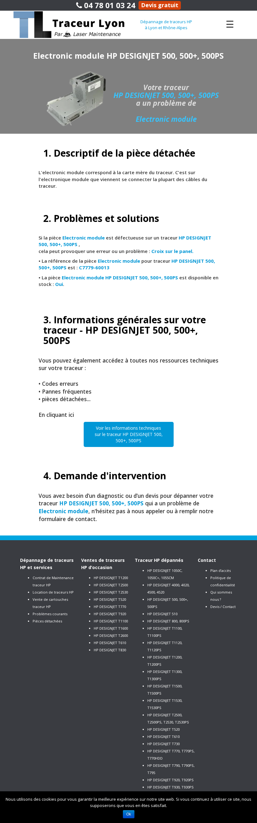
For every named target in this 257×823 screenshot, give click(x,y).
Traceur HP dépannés (159, 560)
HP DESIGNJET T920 (110, 613)
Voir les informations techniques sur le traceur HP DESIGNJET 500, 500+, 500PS (129, 434)
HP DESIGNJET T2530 (111, 592)
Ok (128, 814)
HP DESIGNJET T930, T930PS (170, 787)
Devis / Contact (223, 606)
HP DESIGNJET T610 (110, 642)
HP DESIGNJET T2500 (111, 585)
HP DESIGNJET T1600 (111, 628)
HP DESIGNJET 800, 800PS (168, 621)
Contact (207, 560)
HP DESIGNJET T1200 (111, 577)
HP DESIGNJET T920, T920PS (170, 779)
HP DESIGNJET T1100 (111, 621)
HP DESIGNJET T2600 (111, 635)
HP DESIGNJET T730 (163, 743)
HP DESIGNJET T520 (110, 599)
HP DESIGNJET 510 (162, 613)
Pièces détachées (47, 621)
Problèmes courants (50, 613)
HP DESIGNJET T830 (110, 650)
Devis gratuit (159, 5)
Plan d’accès (220, 570)
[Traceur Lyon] (76, 24)
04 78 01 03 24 (108, 5)
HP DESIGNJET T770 (110, 606)
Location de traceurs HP (53, 592)
